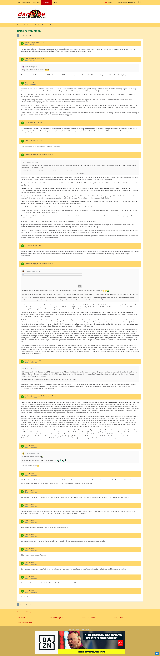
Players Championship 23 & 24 (34, 43)
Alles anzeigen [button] (80, 173)
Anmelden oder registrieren (126, 2)
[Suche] (139, 2)
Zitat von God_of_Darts (32, 271)
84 (27, 35)
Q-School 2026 (29, 445)
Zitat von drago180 (31, 66)
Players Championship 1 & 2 (34, 140)
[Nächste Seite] (30, 35)
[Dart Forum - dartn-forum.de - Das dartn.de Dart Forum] (80, 13)
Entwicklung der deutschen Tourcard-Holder (39, 154)
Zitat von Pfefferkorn (31, 162)
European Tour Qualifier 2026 (34, 58)
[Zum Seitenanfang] (157, 653)
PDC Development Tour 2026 (34, 122)
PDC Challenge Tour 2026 (33, 245)
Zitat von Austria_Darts (32, 453)
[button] (109, 2)
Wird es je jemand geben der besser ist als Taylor (40, 396)
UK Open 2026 (29, 82)
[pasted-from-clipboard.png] (52, 280)
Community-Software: (80, 629)
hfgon (26, 44)
